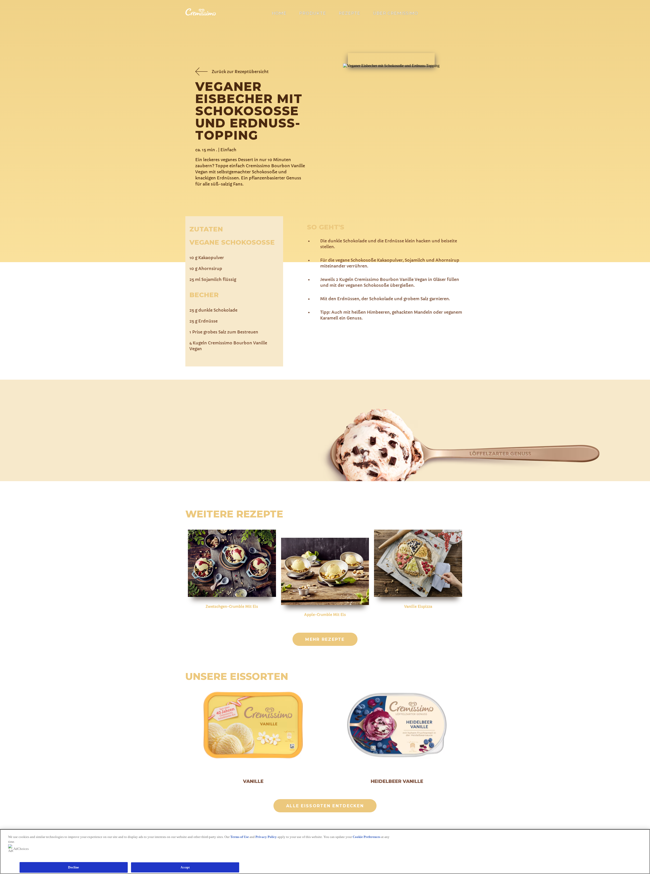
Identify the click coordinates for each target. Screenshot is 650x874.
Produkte (312, 13)
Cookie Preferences (366, 837)
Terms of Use (239, 837)
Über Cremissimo (395, 13)
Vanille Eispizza (418, 606)
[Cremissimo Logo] (200, 14)
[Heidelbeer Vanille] (397, 725)
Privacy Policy (266, 837)
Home (279, 13)
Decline (73, 867)
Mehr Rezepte (325, 639)
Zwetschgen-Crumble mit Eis (232, 606)
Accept (185, 867)
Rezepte (349, 13)
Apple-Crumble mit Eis (325, 614)
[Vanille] (253, 725)
